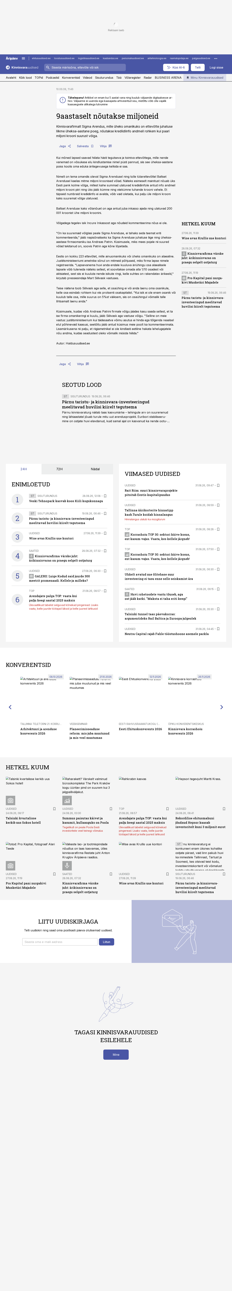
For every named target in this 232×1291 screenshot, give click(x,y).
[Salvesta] (105, 496)
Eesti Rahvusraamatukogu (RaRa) (142, 723)
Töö (119, 77)
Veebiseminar (78, 723)
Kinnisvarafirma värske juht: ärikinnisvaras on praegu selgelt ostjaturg (202, 258)
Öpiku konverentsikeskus (186, 723)
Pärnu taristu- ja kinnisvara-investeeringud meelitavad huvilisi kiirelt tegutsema (106, 404)
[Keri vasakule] (10, 707)
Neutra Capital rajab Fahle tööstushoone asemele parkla (167, 634)
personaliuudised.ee (133, 58)
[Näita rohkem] (215, 58)
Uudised (34, 533)
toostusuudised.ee (64, 58)
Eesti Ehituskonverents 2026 (140, 729)
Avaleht (11, 77)
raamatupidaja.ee (179, 58)
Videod (87, 77)
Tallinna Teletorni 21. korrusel (42, 723)
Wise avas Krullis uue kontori (204, 238)
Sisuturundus (104, 77)
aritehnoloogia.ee (157, 58)
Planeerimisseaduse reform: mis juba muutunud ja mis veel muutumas (89, 733)
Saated (34, 550)
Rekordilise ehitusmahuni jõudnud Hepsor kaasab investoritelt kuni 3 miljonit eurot (200, 822)
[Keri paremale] (222, 707)
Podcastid (52, 77)
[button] (60, 942)
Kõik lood (25, 77)
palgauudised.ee (201, 58)
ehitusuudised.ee (41, 58)
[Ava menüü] (23, 58)
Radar (148, 77)
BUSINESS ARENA (168, 77)
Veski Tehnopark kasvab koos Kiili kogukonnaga (66, 501)
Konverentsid (71, 77)
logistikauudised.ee (88, 58)
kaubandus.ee (110, 58)
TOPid (39, 77)
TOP (31, 590)
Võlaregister (133, 77)
